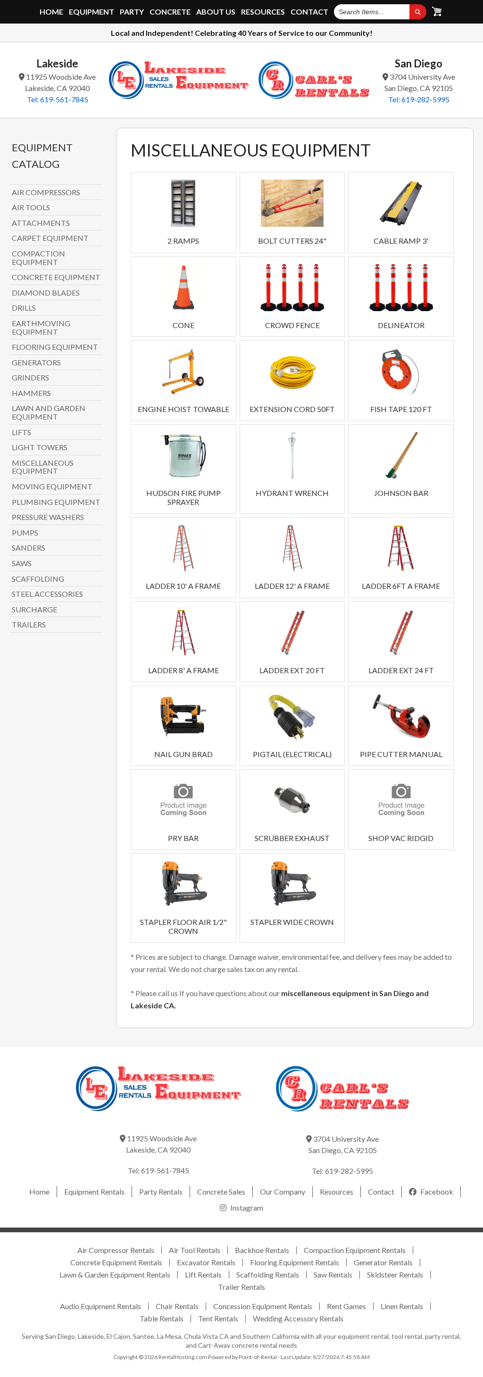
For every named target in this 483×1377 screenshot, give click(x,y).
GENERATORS (36, 362)
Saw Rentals (333, 1274)
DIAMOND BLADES (46, 293)
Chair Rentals (177, 1306)
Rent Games (346, 1306)
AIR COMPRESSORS (46, 192)
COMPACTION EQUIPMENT (38, 257)
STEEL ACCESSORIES (47, 594)
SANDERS (28, 548)
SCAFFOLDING (38, 579)
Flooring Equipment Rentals (294, 1262)
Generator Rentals (383, 1262)
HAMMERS (31, 393)
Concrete (170, 12)
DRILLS (24, 308)
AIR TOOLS (31, 207)
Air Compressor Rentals (115, 1249)
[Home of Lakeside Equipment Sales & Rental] (158, 1117)
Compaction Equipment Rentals (355, 1249)
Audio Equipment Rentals (100, 1306)
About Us (215, 12)
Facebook (436, 1191)
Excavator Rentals (206, 1262)
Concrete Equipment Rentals (116, 1262)
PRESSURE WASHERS (48, 517)
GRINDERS (30, 377)
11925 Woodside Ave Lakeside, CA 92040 (60, 82)
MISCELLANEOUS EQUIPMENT (43, 467)
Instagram (246, 1207)
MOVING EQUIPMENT (52, 486)
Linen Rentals (402, 1306)
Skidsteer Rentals (395, 1274)
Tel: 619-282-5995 (419, 99)
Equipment (91, 12)
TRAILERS (29, 624)
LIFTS (21, 432)
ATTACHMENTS (41, 223)
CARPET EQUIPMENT (50, 238)
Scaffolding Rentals (267, 1274)
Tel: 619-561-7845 (57, 99)
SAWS (22, 563)
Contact (309, 12)
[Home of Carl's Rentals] (342, 1117)
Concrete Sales (221, 1191)
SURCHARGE (34, 609)
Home (51, 12)
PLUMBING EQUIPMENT (56, 502)
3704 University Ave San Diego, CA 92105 (419, 82)
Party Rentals (161, 1191)
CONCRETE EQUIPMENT (56, 277)
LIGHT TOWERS (39, 447)
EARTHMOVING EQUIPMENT (41, 327)
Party (132, 12)
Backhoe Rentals (262, 1249)
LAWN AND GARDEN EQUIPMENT (48, 412)
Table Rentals (161, 1318)
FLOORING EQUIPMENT (55, 347)
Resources (263, 12)
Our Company (282, 1191)
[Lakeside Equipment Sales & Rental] (179, 80)
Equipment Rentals (94, 1191)
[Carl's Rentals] (313, 80)
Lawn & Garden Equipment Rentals (114, 1274)
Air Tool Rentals (194, 1249)
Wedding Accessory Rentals (298, 1318)
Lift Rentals (203, 1274)
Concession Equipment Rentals (262, 1306)
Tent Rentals (218, 1318)
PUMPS (25, 532)
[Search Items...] (417, 11)
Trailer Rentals (241, 1286)
